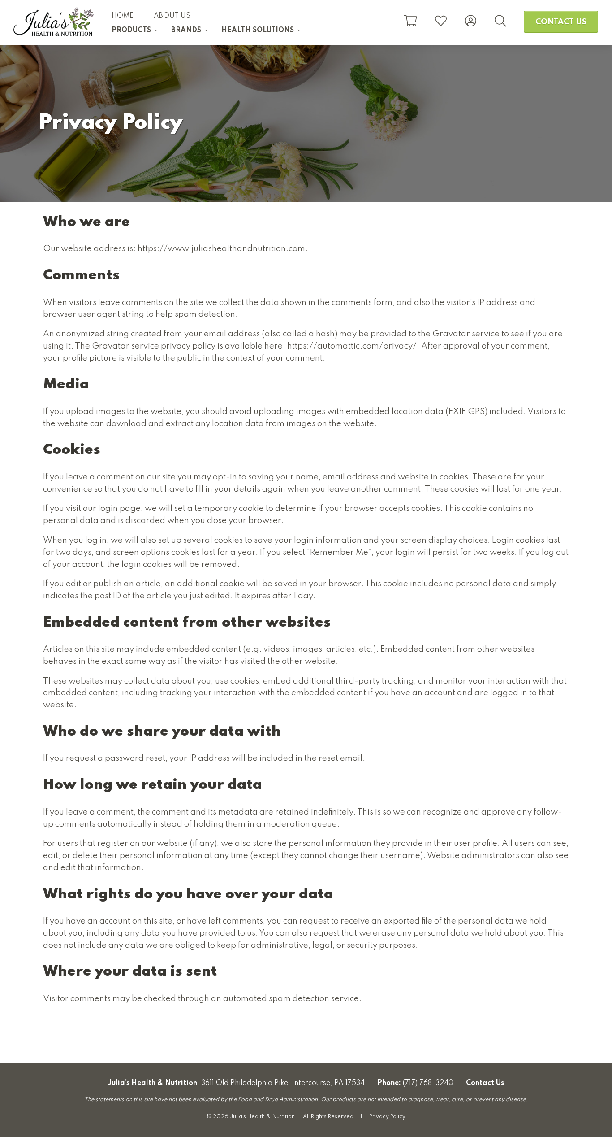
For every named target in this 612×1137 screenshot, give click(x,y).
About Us (172, 16)
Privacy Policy (387, 1117)
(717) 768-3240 (428, 1083)
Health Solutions (257, 30)
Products (131, 30)
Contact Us (560, 22)
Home (123, 16)
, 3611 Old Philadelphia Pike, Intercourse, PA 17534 (236, 1083)
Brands (186, 30)
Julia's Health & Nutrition (53, 21)
